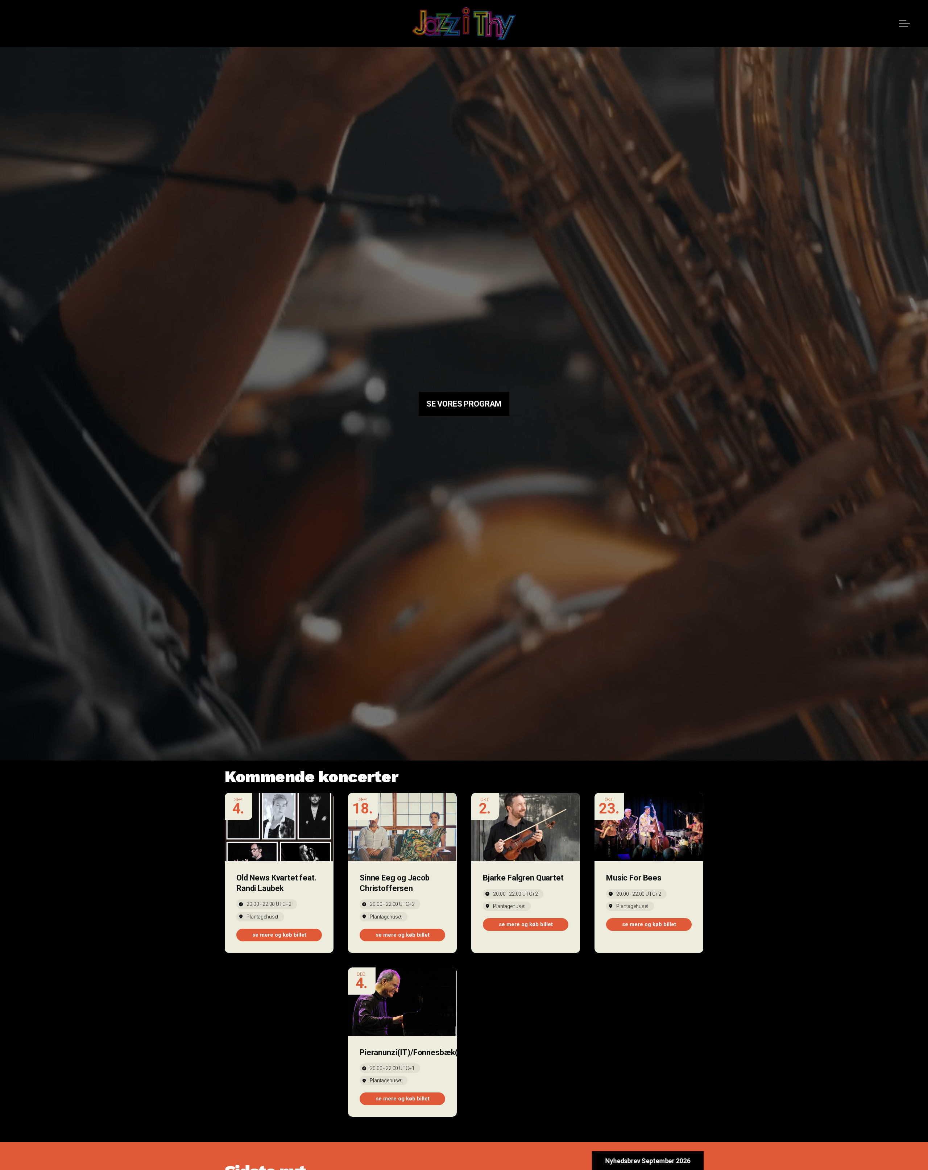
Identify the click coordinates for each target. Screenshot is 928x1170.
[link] (279, 935)
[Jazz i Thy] (464, 23)
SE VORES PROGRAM (464, 403)
